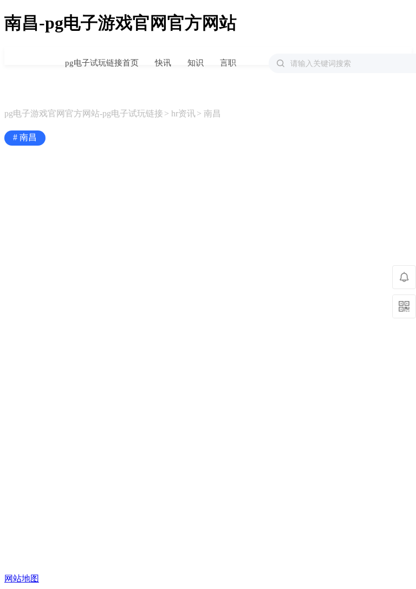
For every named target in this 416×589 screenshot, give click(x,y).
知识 (195, 62)
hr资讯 (183, 113)
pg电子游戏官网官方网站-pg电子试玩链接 (26, 56)
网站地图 (21, 578)
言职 (228, 62)
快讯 (163, 62)
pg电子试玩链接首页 (102, 62)
